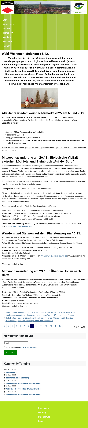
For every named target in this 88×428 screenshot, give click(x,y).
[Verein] (10, 37)
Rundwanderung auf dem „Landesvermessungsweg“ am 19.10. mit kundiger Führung (40, 315)
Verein (6, 37)
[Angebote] (13, 24)
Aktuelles (7, 28)
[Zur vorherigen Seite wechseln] (9, 326)
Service (6, 41)
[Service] (11, 41)
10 (36, 326)
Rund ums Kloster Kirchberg (17, 378)
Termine (7, 33)
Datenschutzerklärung (29, 347)
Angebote (7, 24)
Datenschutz (44, 417)
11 (41, 326)
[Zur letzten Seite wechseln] (60, 326)
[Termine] (12, 32)
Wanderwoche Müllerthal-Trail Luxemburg (23, 383)
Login (40, 421)
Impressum (43, 408)
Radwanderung (12, 372)
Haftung (42, 412)
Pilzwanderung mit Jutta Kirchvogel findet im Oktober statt (29, 321)
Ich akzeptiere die (21, 347)
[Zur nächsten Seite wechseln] (56, 326)
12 (46, 326)
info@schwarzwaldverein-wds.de (53, 256)
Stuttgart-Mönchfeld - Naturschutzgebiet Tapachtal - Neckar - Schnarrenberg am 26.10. (40, 312)
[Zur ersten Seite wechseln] (4, 326)
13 (51, 326)
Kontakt (6, 46)
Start (5, 20)
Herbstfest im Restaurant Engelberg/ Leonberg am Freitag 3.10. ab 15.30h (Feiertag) (39, 318)
